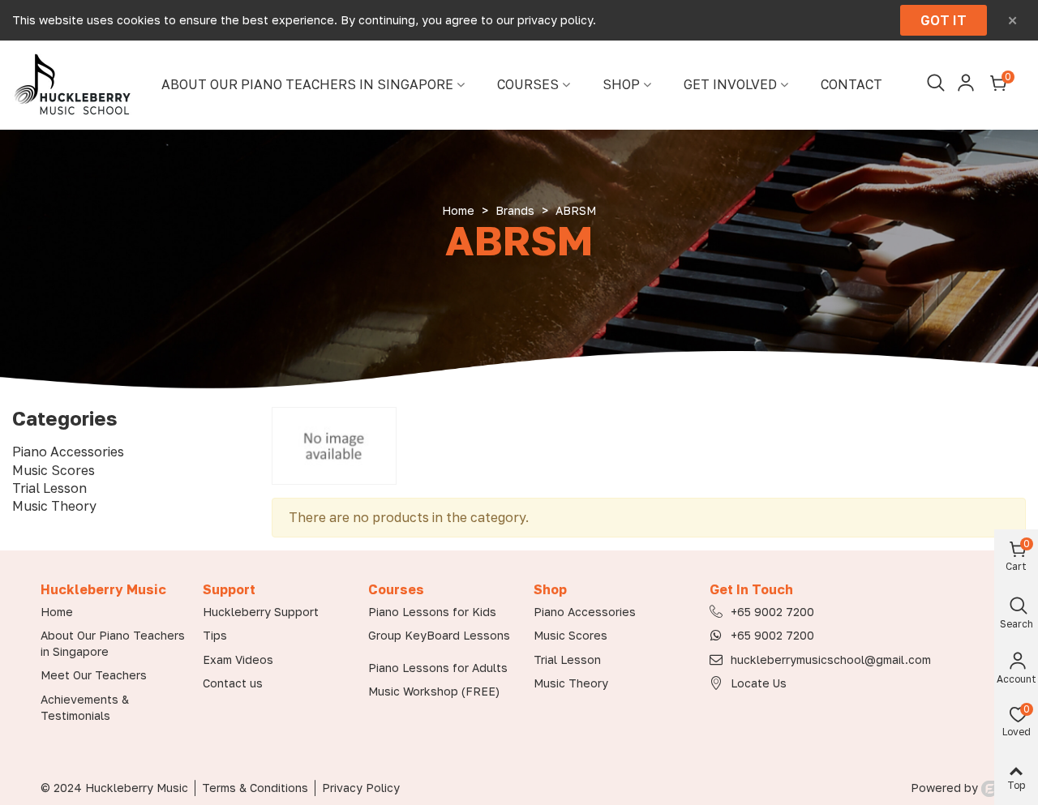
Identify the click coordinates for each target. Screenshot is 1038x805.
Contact (851, 84)
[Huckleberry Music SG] (72, 85)
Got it (943, 20)
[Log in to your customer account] (966, 83)
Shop (621, 84)
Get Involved (730, 84)
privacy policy (555, 20)
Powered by (946, 787)
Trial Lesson (49, 488)
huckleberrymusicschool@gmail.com (831, 659)
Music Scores (53, 470)
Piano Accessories (68, 451)
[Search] (934, 83)
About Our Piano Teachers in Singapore (307, 84)
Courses (528, 84)
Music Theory (54, 506)
